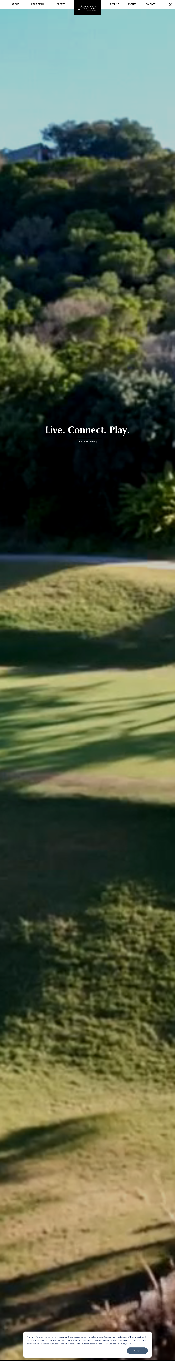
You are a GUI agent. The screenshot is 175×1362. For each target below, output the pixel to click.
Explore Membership (87, 441)
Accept (137, 1350)
